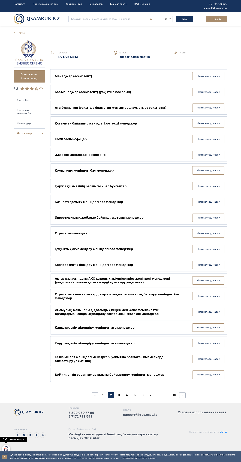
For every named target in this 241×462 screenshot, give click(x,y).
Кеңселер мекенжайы (24, 111)
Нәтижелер (24, 133)
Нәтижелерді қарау (208, 76)
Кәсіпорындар (74, 3)
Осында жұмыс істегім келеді (29, 76)
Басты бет (19, 3)
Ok (4, 456)
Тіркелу (216, 18)
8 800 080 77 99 (81, 413)
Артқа (22, 33)
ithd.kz (223, 432)
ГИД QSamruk (142, 3)
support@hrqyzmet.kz (215, 8)
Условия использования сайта (202, 412)
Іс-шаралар (96, 3)
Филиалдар (24, 123)
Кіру (184, 18)
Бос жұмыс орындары (45, 3)
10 (174, 395)
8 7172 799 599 (218, 3)
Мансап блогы (118, 3)
